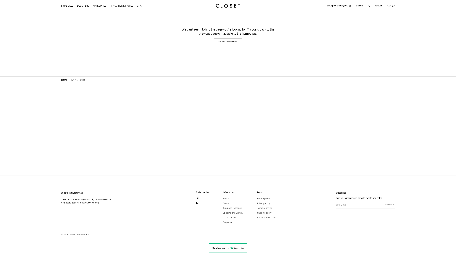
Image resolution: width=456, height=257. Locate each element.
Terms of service (264, 208)
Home (64, 80)
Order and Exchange (232, 208)
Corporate (227, 222)
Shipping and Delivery (233, 213)
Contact (226, 203)
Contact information (266, 217)
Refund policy (263, 198)
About (226, 198)
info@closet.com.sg (89, 202)
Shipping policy (264, 213)
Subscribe (390, 204)
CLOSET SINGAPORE (79, 234)
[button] (339, 6)
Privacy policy (263, 203)
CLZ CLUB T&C (229, 217)
